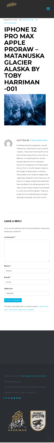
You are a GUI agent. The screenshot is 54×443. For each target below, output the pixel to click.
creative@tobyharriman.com (33, 376)
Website (8, 288)
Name (7, 266)
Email (7, 277)
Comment (10, 237)
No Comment (10, 23)
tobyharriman (28, 20)
